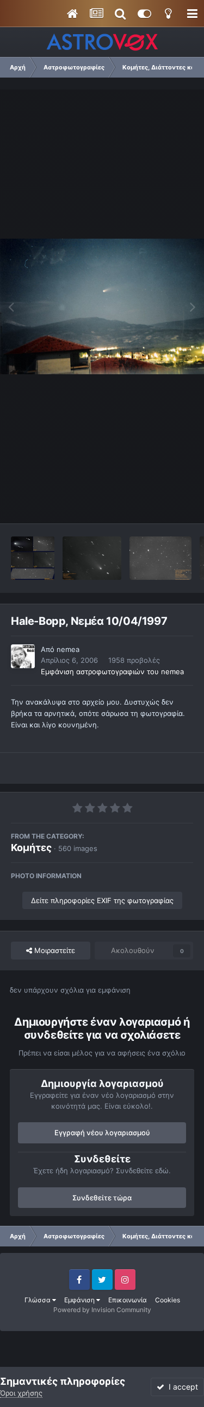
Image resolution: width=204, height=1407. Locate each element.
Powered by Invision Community (102, 1310)
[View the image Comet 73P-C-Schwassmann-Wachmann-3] (32, 558)
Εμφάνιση (80, 1300)
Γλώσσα (38, 1300)
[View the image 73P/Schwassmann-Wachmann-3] (160, 558)
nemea (68, 649)
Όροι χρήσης (21, 1393)
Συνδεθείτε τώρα (102, 1197)
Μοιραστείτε (53, 950)
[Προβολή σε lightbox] (102, 306)
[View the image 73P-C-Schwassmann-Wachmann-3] (92, 558)
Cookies (167, 1300)
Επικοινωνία (127, 1300)
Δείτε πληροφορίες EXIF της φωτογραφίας (102, 900)
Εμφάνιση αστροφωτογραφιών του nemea (112, 671)
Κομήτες (31, 847)
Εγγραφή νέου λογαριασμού (102, 1132)
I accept (181, 1386)
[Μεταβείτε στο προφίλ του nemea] (23, 656)
